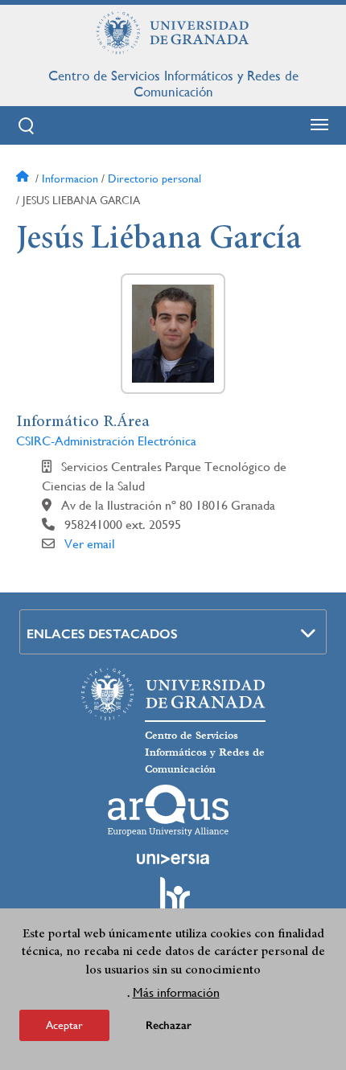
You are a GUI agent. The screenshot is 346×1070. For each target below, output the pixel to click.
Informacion (70, 178)
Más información (176, 992)
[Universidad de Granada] (173, 33)
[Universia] (173, 858)
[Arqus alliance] (168, 810)
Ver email (89, 543)
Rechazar (169, 1025)
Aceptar (64, 1025)
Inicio (24, 178)
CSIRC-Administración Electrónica (106, 441)
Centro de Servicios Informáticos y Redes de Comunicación (173, 84)
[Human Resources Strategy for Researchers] (173, 902)
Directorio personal (154, 178)
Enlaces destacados (102, 634)
